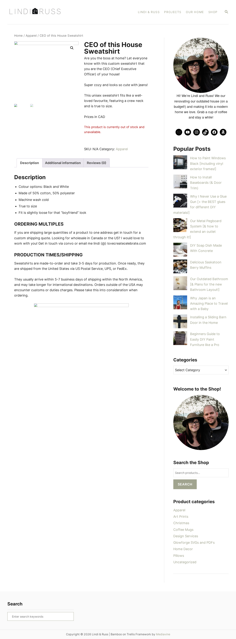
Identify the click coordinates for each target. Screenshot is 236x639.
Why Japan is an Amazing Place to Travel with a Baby (209, 303)
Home (18, 35)
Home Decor (183, 549)
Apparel (31, 35)
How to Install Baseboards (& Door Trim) (206, 182)
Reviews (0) (96, 163)
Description (29, 163)
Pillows (178, 556)
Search (185, 484)
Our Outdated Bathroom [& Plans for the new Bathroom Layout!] (209, 284)
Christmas (181, 523)
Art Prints (180, 516)
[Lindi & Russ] (53, 12)
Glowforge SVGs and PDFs (194, 542)
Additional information (63, 163)
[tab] (29, 162)
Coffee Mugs (183, 530)
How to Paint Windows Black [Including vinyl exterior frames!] (208, 163)
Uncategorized (184, 562)
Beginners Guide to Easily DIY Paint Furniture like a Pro (205, 339)
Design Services (185, 536)
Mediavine (163, 634)
